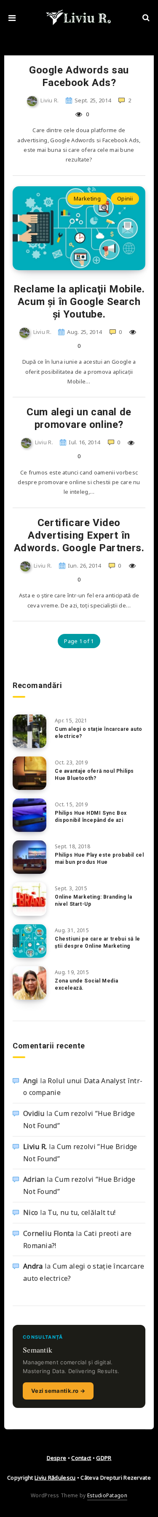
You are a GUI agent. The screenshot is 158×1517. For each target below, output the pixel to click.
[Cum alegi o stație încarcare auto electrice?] (29, 731)
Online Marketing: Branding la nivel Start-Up (93, 900)
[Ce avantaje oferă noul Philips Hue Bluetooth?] (29, 773)
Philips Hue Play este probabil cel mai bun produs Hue (99, 858)
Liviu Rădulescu (55, 1477)
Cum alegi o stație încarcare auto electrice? (98, 732)
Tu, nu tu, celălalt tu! (81, 1212)
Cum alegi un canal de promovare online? (79, 418)
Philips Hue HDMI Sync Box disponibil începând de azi (91, 816)
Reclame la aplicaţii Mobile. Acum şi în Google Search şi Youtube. (79, 301)
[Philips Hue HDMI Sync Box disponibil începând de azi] (29, 815)
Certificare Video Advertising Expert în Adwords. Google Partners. (79, 535)
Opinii (125, 198)
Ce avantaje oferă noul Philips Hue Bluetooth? (94, 774)
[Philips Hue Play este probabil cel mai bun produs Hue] (29, 857)
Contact (81, 1458)
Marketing (87, 198)
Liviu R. (35, 1146)
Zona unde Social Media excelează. (86, 984)
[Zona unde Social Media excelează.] (29, 983)
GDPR (103, 1458)
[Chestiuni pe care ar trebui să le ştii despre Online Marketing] (29, 941)
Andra (33, 1266)
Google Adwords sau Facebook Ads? (79, 76)
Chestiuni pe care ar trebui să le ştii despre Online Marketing (97, 942)
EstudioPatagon (107, 1495)
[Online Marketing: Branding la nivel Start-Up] (29, 899)
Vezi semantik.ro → (58, 1390)
